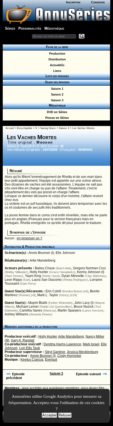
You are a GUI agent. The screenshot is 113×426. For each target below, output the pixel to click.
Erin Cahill (53, 291)
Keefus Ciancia (32, 359)
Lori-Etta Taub (29, 348)
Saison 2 (56, 94)
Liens (56, 70)
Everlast (51, 359)
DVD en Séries (56, 112)
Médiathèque (54, 28)
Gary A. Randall (22, 340)
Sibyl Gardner (55, 352)
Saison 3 (56, 100)
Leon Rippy (13, 280)
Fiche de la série (56, 47)
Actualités (56, 65)
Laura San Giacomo (47, 280)
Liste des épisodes (56, 76)
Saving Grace (48, 128)
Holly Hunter (39, 272)
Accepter (49, 415)
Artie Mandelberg (42, 260)
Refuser (65, 415)
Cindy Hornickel (69, 356)
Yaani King (33, 276)
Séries (10, 28)
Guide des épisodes (56, 82)
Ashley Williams (16, 314)
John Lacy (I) (84, 303)
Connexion (98, 2)
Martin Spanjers (69, 310)
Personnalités (29, 28)
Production (56, 53)
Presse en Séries (56, 117)
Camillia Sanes (30, 310)
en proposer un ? (29, 238)
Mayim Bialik (37, 303)
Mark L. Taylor (47, 295)
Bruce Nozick (84, 307)
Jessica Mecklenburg (82, 352)
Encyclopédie (24, 128)
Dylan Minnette (72, 276)
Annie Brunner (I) (41, 253)
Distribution (56, 59)
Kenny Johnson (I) (90, 272)
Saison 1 (56, 88)
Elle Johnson (65, 253)
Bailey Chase (45, 268)
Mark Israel (91, 344)
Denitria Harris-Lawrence (62, 344)
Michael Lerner (27, 307)
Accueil (9, 128)
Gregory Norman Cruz (89, 268)
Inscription (73, 2)
